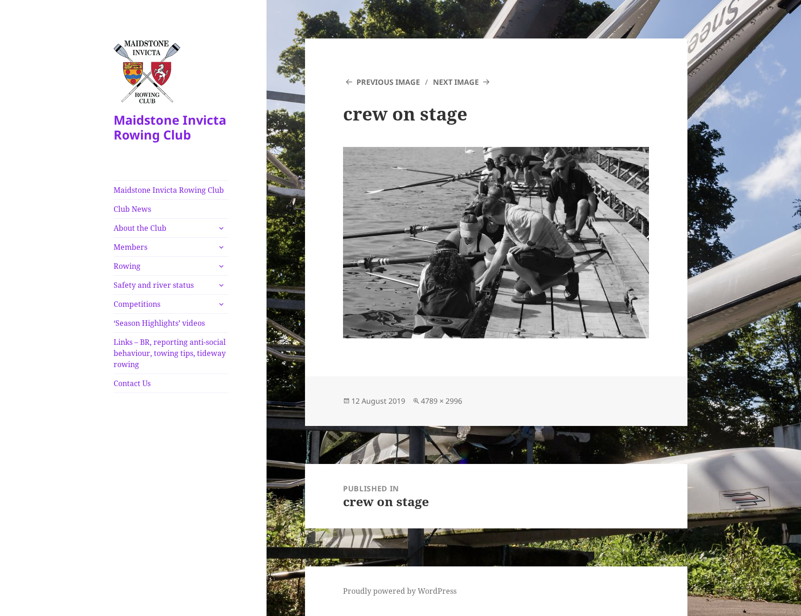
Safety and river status (154, 285)
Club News (132, 209)
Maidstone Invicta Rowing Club (170, 127)
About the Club (140, 228)
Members (130, 247)
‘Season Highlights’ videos (159, 323)
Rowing (127, 266)
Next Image (456, 82)
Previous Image (388, 82)
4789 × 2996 (441, 401)
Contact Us (132, 383)
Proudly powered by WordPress (400, 591)
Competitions (137, 304)
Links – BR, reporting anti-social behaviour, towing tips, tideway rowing (170, 353)
